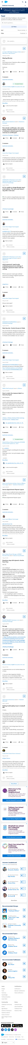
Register (14, 10)
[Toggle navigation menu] (25, 5)
